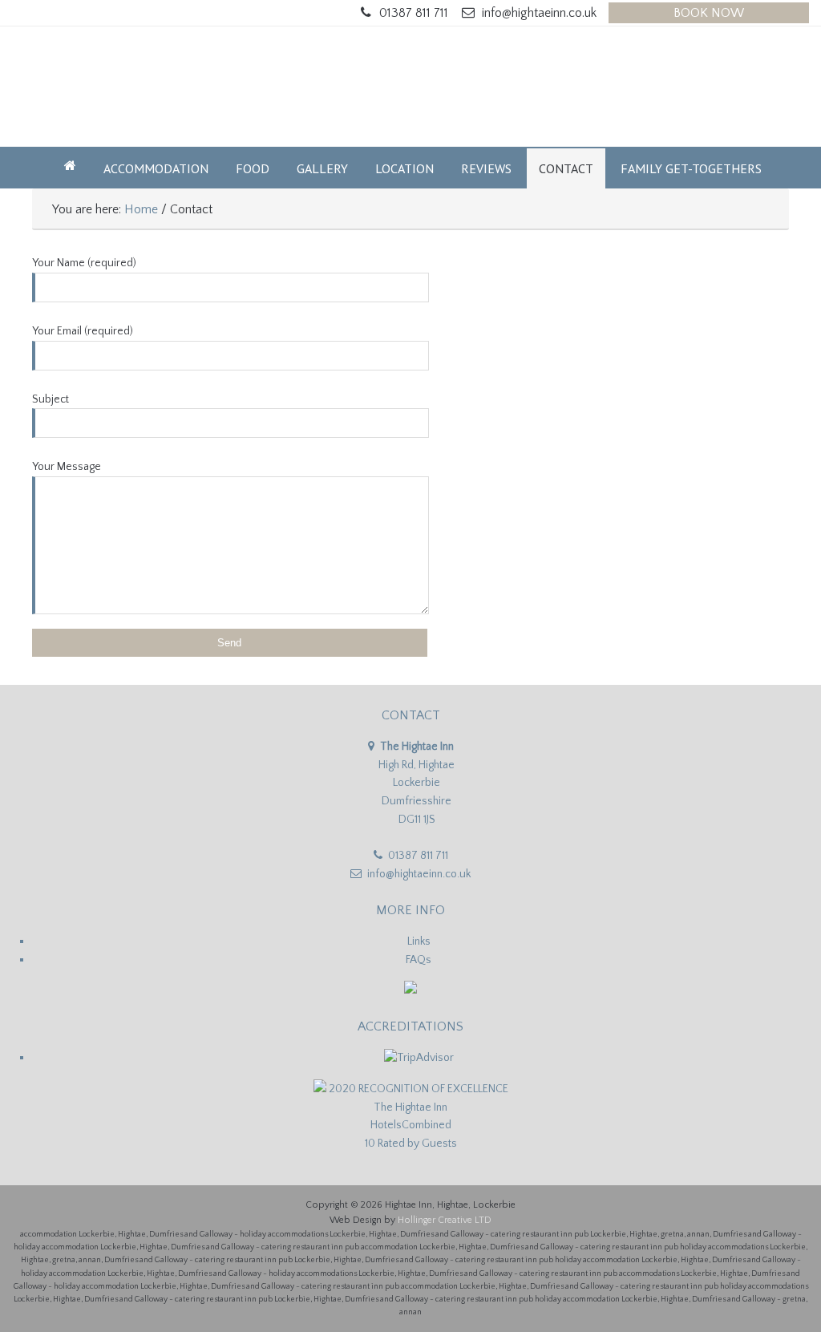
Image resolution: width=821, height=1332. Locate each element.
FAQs (418, 959)
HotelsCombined (410, 1125)
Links (419, 941)
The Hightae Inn (410, 1107)
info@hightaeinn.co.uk (539, 13)
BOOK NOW (708, 13)
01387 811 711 (413, 13)
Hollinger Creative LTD (444, 1220)
